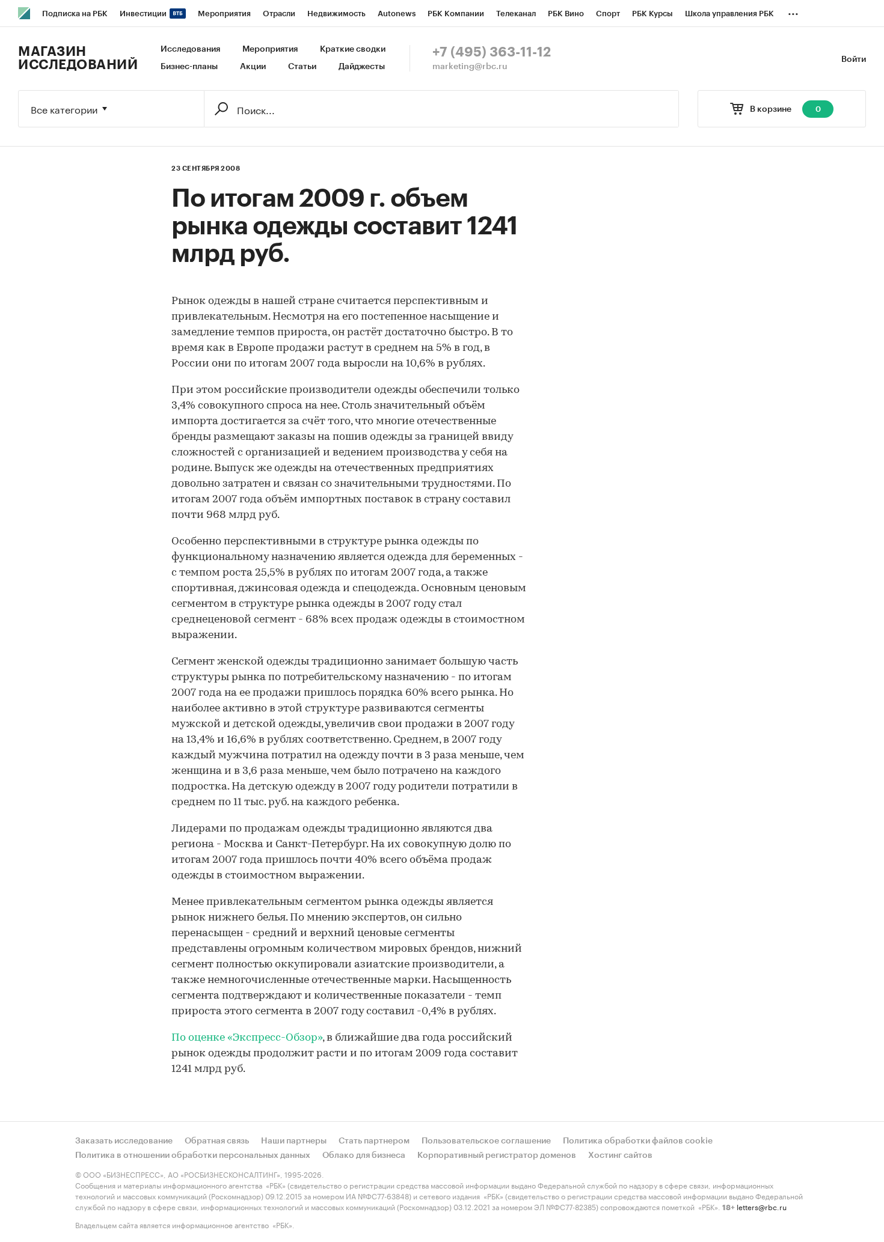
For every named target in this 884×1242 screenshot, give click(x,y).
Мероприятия (270, 49)
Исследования (190, 49)
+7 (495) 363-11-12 (491, 52)
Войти (853, 59)
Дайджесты (362, 66)
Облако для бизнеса (363, 1155)
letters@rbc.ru (762, 1206)
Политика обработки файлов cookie (638, 1141)
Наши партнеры (294, 1141)
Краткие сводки (352, 49)
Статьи (302, 66)
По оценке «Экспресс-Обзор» (246, 1038)
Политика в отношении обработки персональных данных (192, 1155)
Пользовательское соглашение (486, 1141)
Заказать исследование (124, 1141)
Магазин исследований (78, 58)
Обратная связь (217, 1141)
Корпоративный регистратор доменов (496, 1155)
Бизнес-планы (189, 66)
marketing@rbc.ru (470, 66)
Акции (253, 66)
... (793, 11)
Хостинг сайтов (620, 1155)
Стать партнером (374, 1141)
